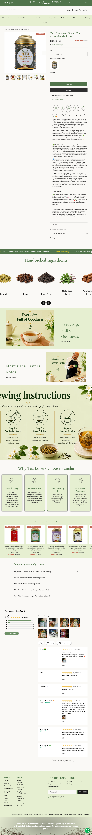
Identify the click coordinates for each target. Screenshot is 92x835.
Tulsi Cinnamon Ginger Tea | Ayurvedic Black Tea (18, 29)
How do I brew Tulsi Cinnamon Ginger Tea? (29, 578)
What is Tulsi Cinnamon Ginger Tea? (27, 584)
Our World (46, 23)
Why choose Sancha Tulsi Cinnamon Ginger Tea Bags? (33, 572)
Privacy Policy (8, 786)
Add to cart (69, 84)
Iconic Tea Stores (76, 2)
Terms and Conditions (7, 792)
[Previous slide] (43, 303)
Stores (6, 798)
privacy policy (60, 796)
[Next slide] (48, 303)
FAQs (5, 795)
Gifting (87, 18)
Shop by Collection (8, 18)
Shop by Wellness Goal (56, 18)
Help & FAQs (84, 2)
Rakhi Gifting (22, 18)
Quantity (52, 72)
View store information (57, 99)
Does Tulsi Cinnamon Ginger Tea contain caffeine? (32, 596)
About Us (6, 783)
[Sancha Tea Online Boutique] (10, 10)
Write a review (11, 633)
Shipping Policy (8, 788)
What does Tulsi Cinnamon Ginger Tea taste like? (31, 590)
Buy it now (69, 90)
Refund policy (8, 805)
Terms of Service (6, 801)
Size (51, 50)
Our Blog (6, 780)
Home (5, 29)
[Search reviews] (41, 643)
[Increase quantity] (58, 76)
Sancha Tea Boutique (57, 44)
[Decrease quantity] (51, 76)
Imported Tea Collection (37, 18)
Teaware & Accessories (74, 18)
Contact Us (20, 806)
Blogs (70, 2)
